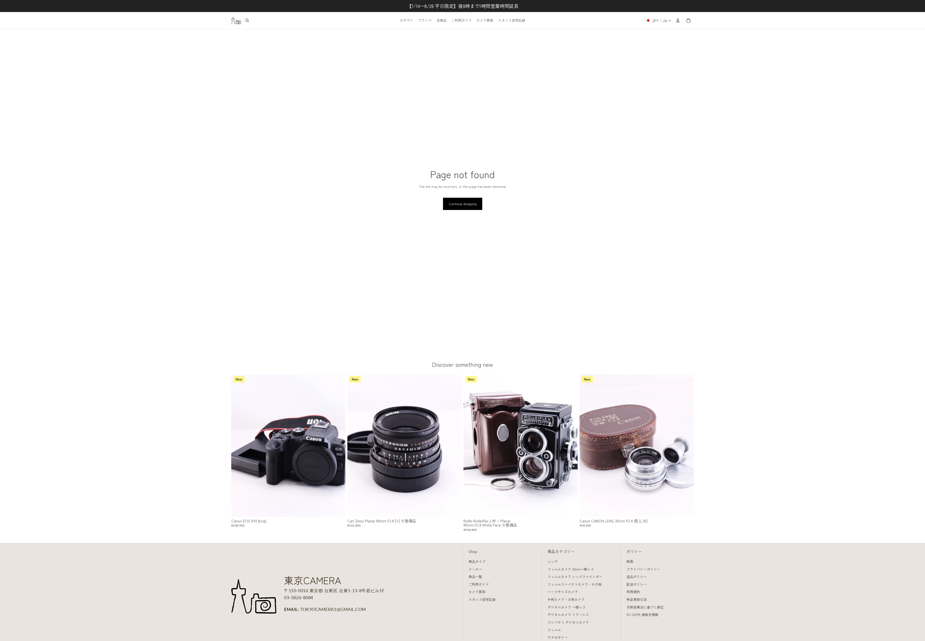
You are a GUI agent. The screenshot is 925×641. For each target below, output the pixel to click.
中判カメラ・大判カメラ (566, 599)
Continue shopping (462, 203)
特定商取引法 (637, 599)
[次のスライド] (338, 445)
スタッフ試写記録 (482, 599)
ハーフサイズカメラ (563, 591)
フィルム (554, 629)
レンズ (553, 561)
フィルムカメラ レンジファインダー (575, 576)
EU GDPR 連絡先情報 (642, 614)
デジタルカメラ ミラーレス (568, 614)
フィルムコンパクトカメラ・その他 (574, 584)
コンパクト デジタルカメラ (568, 622)
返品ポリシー (637, 576)
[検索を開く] (247, 20)
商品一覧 (475, 576)
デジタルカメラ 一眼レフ (567, 607)
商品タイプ (477, 561)
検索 (630, 561)
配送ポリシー (637, 584)
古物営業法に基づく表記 (645, 607)
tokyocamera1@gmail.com (333, 609)
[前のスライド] (238, 445)
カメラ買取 (477, 591)
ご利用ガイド (479, 584)
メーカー (475, 569)
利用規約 (633, 591)
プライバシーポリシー (643, 569)
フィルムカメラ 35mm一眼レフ (571, 569)
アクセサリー (558, 637)
